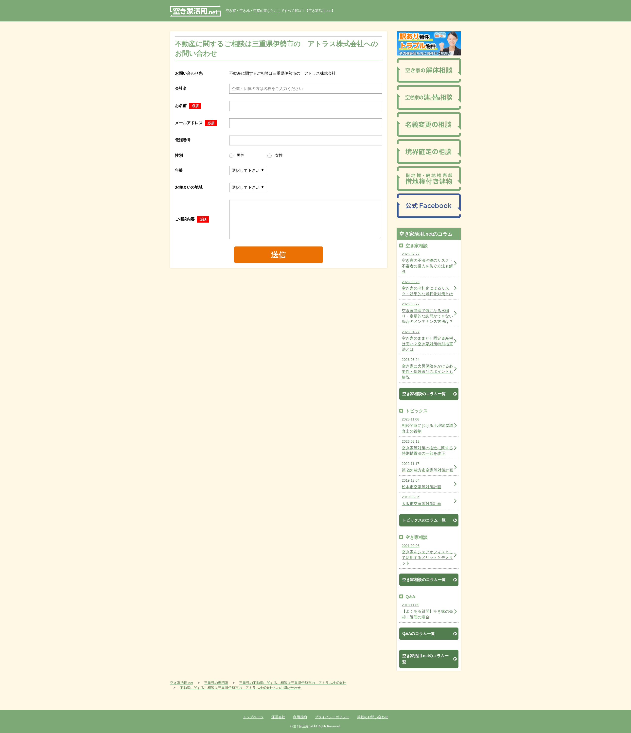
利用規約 (300, 717)
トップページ (253, 717)
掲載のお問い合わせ (372, 717)
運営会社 (278, 717)
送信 (278, 255)
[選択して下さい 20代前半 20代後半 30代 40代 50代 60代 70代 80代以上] (248, 170)
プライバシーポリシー (332, 717)
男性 (241, 155)
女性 (279, 155)
